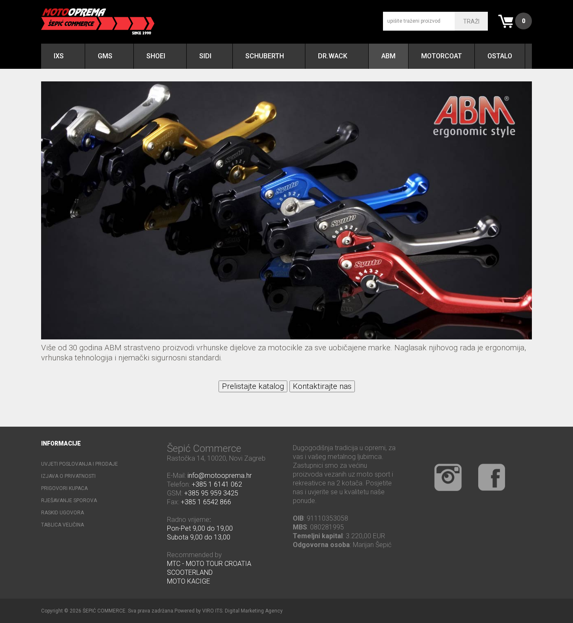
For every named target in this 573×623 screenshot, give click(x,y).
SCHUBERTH (264, 56)
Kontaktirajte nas (322, 386)
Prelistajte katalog (253, 386)
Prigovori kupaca (64, 488)
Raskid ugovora (62, 513)
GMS (105, 56)
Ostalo (499, 56)
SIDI (205, 56)
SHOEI (155, 56)
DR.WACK (332, 56)
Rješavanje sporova (69, 500)
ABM (388, 56)
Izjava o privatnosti (68, 476)
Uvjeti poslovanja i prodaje (79, 464)
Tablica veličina (62, 525)
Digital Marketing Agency (254, 611)
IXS (59, 56)
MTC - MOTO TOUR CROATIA (209, 564)
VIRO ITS (212, 611)
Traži (471, 21)
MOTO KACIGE (188, 581)
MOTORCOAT (441, 56)
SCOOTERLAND (190, 572)
